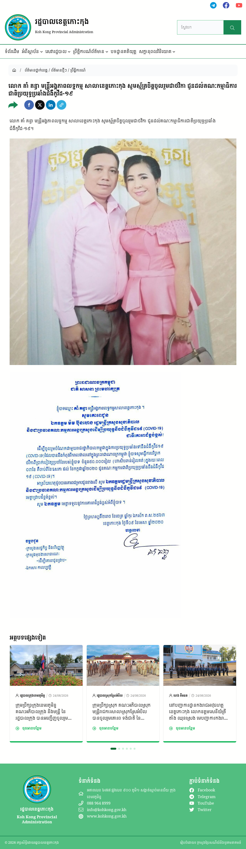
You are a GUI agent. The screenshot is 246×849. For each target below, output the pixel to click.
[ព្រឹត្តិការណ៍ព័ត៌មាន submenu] (106, 51)
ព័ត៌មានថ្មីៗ (59, 70)
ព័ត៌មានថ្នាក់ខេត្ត (36, 70)
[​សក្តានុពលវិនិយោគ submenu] (173, 51)
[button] (29, 105)
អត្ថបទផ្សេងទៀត (28, 637)
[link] (46, 693)
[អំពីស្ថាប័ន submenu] (41, 51)
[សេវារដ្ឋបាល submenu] (69, 51)
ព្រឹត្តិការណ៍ (78, 70)
